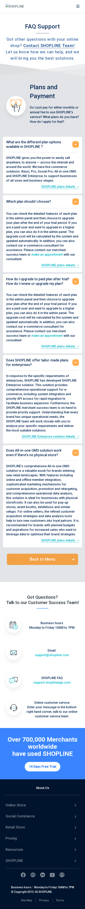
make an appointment (47, 254)
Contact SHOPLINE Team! (49, 45)
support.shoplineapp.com (52, 682)
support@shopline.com (52, 655)
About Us (42, 788)
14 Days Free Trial (42, 766)
